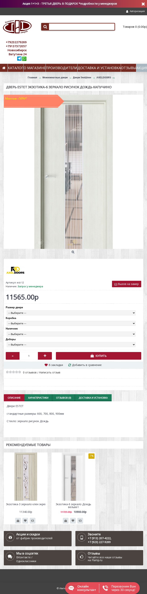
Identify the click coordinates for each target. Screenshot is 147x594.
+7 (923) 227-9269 (99, 542)
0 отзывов (30, 372)
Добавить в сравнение (87, 365)
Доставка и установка (93, 397)
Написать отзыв (49, 372)
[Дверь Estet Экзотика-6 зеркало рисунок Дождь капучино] (73, 172)
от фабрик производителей (34, 538)
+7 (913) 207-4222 (99, 538)
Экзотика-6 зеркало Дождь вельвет (73, 505)
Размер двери (14, 307)
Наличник (12, 328)
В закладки (56, 365)
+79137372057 (16, 46)
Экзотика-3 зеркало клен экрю (26, 504)
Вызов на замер (128, 284)
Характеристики (38, 397)
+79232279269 (16, 42)
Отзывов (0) (63, 397)
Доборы (11, 339)
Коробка (11, 318)
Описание (14, 397)
